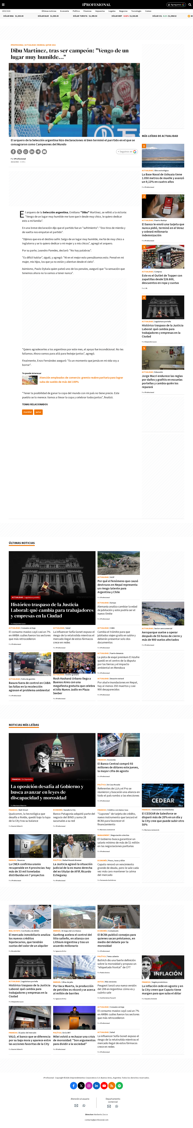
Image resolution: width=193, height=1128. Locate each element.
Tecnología (136, 11)
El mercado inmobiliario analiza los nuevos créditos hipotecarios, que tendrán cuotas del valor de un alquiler (29, 940)
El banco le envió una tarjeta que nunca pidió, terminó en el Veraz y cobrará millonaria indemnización (163, 229)
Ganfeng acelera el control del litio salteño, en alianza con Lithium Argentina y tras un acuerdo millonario (72, 940)
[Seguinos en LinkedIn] (96, 1085)
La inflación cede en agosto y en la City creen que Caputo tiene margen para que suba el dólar (162, 989)
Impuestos (100, 11)
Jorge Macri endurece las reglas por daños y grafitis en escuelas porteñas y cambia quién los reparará (162, 381)
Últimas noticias (49, 11)
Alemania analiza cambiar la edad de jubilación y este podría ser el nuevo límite (117, 610)
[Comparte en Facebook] (13, 151)
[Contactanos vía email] (76, 1105)
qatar (38, 412)
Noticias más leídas (24, 725)
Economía (64, 11)
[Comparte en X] (19, 151)
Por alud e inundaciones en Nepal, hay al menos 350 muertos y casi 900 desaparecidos (117, 686)
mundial (27, 412)
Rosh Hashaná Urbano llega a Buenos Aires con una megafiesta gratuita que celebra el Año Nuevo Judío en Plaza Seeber (74, 686)
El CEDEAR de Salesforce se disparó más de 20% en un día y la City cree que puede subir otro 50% (163, 819)
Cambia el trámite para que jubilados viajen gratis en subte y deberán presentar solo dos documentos (116, 637)
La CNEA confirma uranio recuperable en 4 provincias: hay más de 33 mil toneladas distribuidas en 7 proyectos (29, 869)
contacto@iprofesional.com (96, 1120)
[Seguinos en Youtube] (104, 1085)
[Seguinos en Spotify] (119, 1085)
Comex (148, 11)
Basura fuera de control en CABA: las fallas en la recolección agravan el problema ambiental (30, 686)
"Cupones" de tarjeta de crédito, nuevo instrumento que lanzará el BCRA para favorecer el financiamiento (117, 819)
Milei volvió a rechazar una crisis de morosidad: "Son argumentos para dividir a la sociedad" (74, 1040)
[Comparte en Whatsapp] (25, 151)
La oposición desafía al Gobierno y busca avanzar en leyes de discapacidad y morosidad (47, 792)
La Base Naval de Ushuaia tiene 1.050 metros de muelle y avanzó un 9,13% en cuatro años (163, 178)
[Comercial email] (109, 1106)
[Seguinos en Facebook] (73, 1085)
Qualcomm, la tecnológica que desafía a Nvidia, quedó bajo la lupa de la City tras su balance (29, 817)
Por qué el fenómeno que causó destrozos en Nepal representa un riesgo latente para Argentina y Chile (117, 586)
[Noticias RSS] (111, 1085)
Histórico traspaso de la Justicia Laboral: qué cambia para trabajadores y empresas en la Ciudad (162, 331)
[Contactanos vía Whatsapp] (84, 1105)
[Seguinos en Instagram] (88, 1085)
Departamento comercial (113, 1100)
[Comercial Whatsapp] (116, 1106)
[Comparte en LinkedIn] (31, 151)
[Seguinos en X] (81, 1085)
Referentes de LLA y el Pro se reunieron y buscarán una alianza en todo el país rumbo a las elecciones (118, 792)
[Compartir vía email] (44, 151)
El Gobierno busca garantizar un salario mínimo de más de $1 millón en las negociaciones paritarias (118, 842)
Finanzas (87, 11)
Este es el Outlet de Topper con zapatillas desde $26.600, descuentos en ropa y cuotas (162, 279)
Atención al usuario (80, 1098)
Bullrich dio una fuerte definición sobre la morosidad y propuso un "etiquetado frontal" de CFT (116, 964)
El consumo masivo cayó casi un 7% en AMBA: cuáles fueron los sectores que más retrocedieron (30, 635)
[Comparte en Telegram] (38, 151)
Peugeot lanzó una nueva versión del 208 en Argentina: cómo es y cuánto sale (116, 989)
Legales (112, 11)
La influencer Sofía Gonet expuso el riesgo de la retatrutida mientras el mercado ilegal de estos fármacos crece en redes (74, 637)
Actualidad (30, 45)
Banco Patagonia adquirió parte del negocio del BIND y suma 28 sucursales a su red (74, 817)
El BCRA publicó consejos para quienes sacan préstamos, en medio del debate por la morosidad (116, 940)
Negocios (123, 11)
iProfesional (17, 45)
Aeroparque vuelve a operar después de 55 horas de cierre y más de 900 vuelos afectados (162, 636)
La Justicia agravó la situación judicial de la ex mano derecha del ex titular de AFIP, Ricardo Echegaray (72, 869)
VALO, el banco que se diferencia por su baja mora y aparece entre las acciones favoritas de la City (30, 1040)
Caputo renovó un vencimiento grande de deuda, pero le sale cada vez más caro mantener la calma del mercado (118, 870)
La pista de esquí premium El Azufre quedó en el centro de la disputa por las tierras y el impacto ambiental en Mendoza (118, 662)
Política (76, 11)
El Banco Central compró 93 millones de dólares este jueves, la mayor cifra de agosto (118, 767)
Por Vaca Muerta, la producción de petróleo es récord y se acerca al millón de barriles (74, 989)
